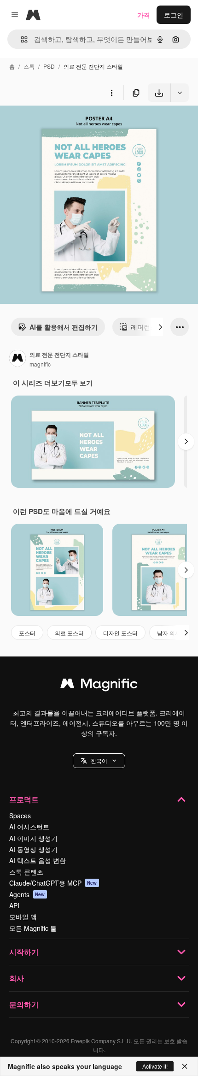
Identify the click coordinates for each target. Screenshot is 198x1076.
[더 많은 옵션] (111, 92)
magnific (40, 364)
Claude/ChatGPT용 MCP (53, 882)
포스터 (27, 633)
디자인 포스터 (120, 633)
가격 (143, 14)
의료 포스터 (69, 633)
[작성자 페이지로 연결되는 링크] (17, 359)
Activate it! (155, 1066)
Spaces (20, 815)
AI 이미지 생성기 (33, 838)
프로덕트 (24, 799)
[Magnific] (99, 685)
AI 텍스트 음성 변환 (37, 860)
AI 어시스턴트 (29, 826)
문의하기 (24, 1004)
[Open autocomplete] (20, 39)
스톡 (29, 66)
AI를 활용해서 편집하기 (63, 326)
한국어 (99, 760)
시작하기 (24, 951)
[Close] (184, 1066)
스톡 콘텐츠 (26, 871)
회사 (16, 978)
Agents (27, 894)
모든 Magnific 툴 (33, 928)
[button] (99, 760)
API (14, 905)
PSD (49, 66)
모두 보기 (79, 382)
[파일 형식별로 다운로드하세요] (179, 92)
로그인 (173, 14)
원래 (53, 123)
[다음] (160, 327)
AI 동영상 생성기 (33, 849)
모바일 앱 (23, 916)
